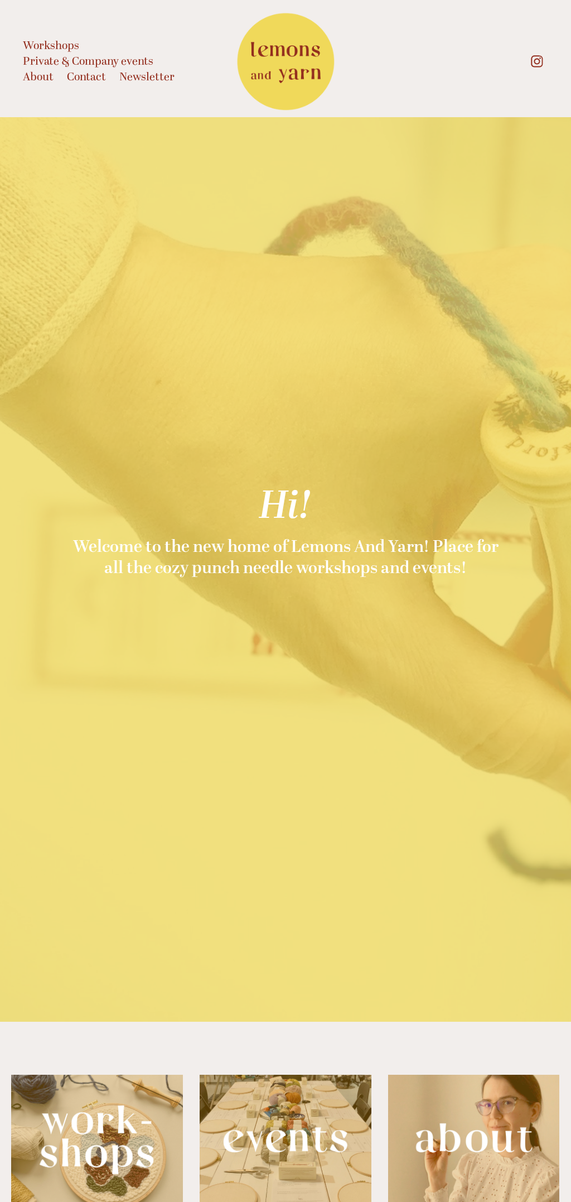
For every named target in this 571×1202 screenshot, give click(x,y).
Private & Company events (88, 61)
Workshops (51, 45)
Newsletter (147, 77)
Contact (86, 77)
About (38, 77)
